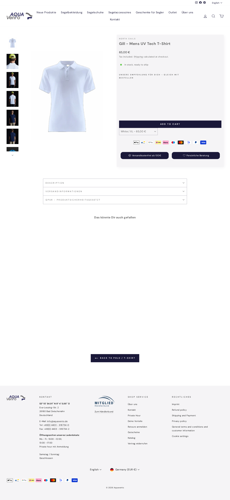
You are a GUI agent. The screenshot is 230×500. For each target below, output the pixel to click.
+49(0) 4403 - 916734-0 (56, 425)
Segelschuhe (95, 12)
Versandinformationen (64, 191)
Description (55, 183)
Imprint (175, 404)
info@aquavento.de (57, 421)
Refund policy (179, 410)
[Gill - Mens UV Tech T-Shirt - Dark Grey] (133, 106)
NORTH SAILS (127, 39)
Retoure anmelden (137, 426)
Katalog (131, 438)
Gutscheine (134, 432)
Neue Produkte (46, 12)
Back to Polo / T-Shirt (117, 358)
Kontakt (115, 19)
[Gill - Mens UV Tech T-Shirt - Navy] (125, 106)
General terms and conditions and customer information (190, 428)
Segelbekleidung (71, 12)
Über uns (187, 12)
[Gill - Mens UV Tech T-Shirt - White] (121, 106)
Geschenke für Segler (150, 12)
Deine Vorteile (135, 421)
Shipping (138, 56)
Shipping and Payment (184, 415)
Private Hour (134, 415)
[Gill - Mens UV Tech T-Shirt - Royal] (129, 106)
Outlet (173, 12)
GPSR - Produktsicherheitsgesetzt (73, 199)
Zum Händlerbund (104, 411)
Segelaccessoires (119, 12)
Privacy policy (179, 421)
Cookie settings (180, 436)
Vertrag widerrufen (138, 443)
